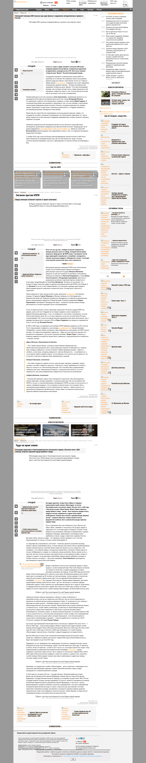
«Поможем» (38, 580)
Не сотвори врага (82, 4)
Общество (66, 9)
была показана (61, 83)
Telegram (79, 738)
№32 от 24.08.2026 (48, 2)
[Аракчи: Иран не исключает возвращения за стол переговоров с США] (21, 714)
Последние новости (116, 13)
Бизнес (75, 9)
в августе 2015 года (63, 129)
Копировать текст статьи (16, 98)
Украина (39, 9)
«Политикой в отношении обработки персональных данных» (82, 756)
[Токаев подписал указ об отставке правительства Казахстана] (66, 713)
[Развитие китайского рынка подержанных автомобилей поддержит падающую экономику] (105, 248)
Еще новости (116, 83)
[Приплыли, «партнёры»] (66, 155)
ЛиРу (84, 738)
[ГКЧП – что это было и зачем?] (105, 328)
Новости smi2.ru (19, 439)
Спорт (82, 9)
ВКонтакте (81, 738)
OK (73, 759)
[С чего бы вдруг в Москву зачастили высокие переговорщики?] (66, 407)
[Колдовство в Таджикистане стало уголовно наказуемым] (105, 141)
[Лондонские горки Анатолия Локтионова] (105, 264)
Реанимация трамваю (29, 89)
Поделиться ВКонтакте (16, 70)
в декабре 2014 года (47, 129)
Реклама (53, 5)
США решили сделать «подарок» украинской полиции (26, 432)
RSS (77, 738)
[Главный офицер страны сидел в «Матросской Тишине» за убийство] (105, 383)
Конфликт (56, 9)
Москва (99, 9)
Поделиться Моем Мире (16, 76)
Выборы (70, 264)
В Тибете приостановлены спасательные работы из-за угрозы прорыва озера (31, 531)
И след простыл (125, 5)
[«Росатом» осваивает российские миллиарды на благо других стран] (105, 367)
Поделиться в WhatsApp (16, 86)
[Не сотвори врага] (21, 404)
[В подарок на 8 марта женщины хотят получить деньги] (105, 126)
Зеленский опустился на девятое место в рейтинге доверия (83, 432)
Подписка (46, 5)
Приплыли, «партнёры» (104, 4)
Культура (90, 9)
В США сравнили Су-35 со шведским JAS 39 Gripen (55, 433)
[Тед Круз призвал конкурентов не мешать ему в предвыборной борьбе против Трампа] (105, 195)
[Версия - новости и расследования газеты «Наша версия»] (27, 5)
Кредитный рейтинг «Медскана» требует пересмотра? (31, 275)
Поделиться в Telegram (16, 94)
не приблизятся (64, 328)
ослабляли (71, 294)
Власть (47, 9)
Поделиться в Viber (16, 90)
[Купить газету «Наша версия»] (41, 3)
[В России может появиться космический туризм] (105, 156)
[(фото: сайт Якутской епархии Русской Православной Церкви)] (32, 565)
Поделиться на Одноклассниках (16, 82)
